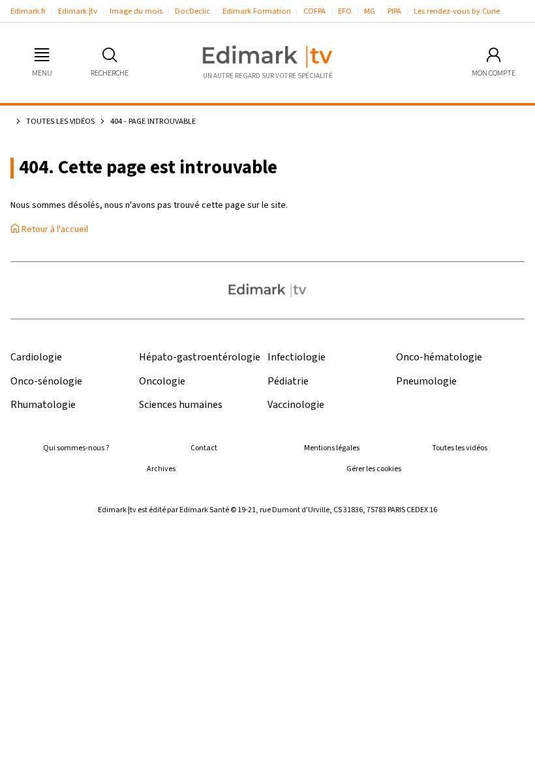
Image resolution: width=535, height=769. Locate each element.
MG (369, 11)
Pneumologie (426, 381)
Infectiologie (297, 357)
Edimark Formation (256, 11)
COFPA (314, 11)
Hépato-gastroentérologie (199, 357)
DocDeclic (192, 11)
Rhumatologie (43, 405)
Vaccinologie (296, 405)
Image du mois (136, 11)
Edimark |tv (77, 11)
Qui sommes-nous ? (76, 448)
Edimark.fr (28, 11)
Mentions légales (331, 448)
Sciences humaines (180, 405)
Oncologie (162, 381)
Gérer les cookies (373, 468)
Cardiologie (36, 357)
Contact (204, 448)
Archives (161, 468)
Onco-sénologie (46, 381)
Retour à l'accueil (54, 229)
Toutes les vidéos (60, 121)
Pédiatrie (288, 381)
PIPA (394, 11)
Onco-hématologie (439, 357)
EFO (345, 11)
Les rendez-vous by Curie (457, 11)
